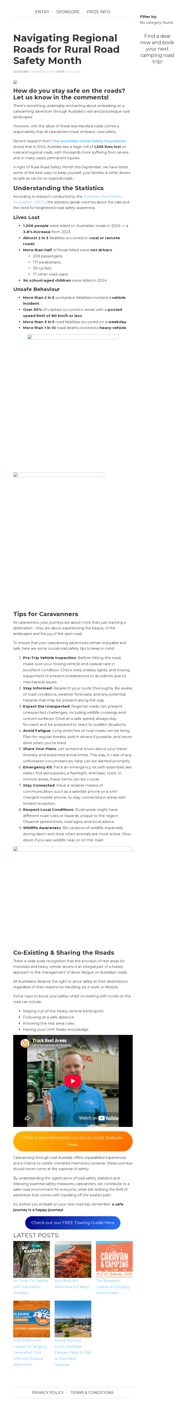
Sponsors (68, 12)
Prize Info (98, 12)
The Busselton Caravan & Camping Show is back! (112, 1287)
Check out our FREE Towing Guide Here (73, 1222)
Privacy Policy (48, 1392)
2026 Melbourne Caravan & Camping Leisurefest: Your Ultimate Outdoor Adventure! (30, 1352)
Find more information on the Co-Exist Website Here (73, 1141)
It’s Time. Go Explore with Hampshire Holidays (30, 1287)
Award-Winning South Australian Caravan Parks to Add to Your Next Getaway (73, 1352)
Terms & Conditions (92, 1392)
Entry (42, 12)
